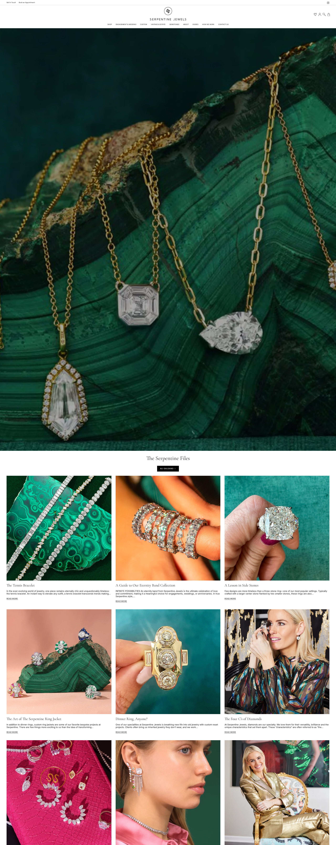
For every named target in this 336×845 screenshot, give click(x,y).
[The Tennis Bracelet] (59, 528)
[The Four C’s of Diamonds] (277, 661)
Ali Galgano (167, 468)
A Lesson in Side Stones (241, 585)
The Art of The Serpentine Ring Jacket (34, 719)
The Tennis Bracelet (21, 585)
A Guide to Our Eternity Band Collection (145, 585)
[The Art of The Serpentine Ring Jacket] (59, 661)
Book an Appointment (27, 2)
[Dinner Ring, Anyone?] (168, 661)
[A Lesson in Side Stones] (277, 528)
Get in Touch (11, 2)
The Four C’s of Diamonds (243, 719)
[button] (110, 25)
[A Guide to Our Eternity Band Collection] (168, 528)
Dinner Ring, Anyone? (131, 719)
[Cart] (328, 14)
